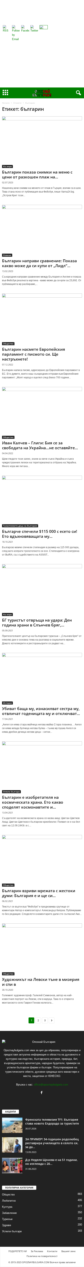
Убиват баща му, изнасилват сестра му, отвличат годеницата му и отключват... (41, 711)
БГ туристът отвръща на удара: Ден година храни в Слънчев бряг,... (37, 622)
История (7, 702)
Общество (8, 343)
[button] (77, 92)
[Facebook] (42, 1092)
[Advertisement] (42, 44)
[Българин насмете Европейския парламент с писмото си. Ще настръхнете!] (42, 319)
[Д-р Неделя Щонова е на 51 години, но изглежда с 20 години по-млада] (12, 1165)
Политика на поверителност (42, 1256)
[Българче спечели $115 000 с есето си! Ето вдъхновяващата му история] (42, 501)
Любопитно (9, 1200)
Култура (7, 1206)
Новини (7, 255)
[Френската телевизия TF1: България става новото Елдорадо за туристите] (12, 1125)
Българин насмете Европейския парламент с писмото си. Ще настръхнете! (33, 354)
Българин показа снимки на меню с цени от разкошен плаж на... (37, 174)
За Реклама (37, 1251)
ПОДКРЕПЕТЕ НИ (17, 1251)
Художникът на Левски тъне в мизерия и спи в (40, 982)
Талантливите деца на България (20, 525)
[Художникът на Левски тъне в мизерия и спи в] (42, 949)
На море (7, 166)
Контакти (52, 1251)
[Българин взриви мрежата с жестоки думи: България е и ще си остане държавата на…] (42, 861)
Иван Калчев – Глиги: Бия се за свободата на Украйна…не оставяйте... (40, 445)
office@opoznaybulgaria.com (51, 1084)
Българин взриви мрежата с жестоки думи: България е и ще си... (38, 893)
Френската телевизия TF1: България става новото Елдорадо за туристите (52, 1121)
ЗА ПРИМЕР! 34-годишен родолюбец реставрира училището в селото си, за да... (52, 1143)
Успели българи (11, 791)
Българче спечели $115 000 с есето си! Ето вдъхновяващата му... (39, 534)
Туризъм (7, 1219)
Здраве (6, 1225)
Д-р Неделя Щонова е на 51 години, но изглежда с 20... (51, 1162)
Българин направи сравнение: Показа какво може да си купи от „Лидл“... (39, 263)
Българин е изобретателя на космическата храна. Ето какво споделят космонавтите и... (32, 802)
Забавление (9, 1212)
